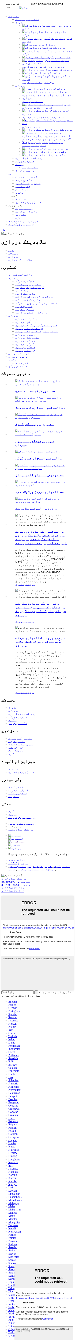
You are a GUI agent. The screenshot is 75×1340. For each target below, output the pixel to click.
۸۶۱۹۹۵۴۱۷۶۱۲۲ (12, 891)
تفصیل (19, 584)
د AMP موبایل (18, 863)
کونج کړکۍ (47, 869)
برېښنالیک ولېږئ (14, 878)
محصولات (13, 253)
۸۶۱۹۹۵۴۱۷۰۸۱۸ (12, 888)
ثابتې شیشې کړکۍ (40, 866)
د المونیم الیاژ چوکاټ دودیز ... (40, 407)
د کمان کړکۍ (61, 866)
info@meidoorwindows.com (47, 3)
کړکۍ (11, 869)
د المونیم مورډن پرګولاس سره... (39, 492)
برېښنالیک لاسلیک (20, 829)
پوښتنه (29, 584)
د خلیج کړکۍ (17, 866)
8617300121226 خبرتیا (16, 884)
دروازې (13, 256)
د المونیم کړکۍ (28, 869)
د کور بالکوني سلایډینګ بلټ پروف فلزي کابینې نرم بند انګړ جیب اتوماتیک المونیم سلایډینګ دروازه (40, 609)
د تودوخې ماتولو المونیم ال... (39, 475)
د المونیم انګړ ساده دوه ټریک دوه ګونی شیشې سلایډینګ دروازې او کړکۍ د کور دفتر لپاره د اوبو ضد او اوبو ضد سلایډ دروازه (41, 537)
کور (11, 250)
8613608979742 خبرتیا (16, 881)
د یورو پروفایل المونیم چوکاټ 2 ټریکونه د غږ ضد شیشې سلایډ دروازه (40, 641)
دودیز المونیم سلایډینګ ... (36, 508)
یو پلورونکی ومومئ (22, 823)
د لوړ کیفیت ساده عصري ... (35, 391)
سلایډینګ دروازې (20, 259)
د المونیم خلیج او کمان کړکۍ (38, 458)
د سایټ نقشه (16, 860)
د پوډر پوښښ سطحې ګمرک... (34, 424)
